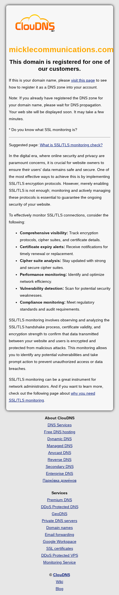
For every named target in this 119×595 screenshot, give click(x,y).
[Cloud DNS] (35, 24)
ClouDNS (61, 575)
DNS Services (60, 425)
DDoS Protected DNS (59, 507)
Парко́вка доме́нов (59, 480)
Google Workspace (59, 541)
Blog (59, 588)
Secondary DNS (60, 466)
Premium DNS (59, 500)
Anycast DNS (59, 452)
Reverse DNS (59, 459)
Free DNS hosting (59, 432)
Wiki (59, 581)
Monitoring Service (59, 562)
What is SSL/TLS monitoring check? (71, 145)
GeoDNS (59, 513)
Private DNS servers (59, 520)
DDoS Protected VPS (59, 555)
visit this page (83, 80)
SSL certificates (59, 548)
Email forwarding (59, 534)
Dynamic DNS (59, 439)
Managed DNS (60, 445)
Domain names (59, 527)
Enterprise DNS (59, 473)
